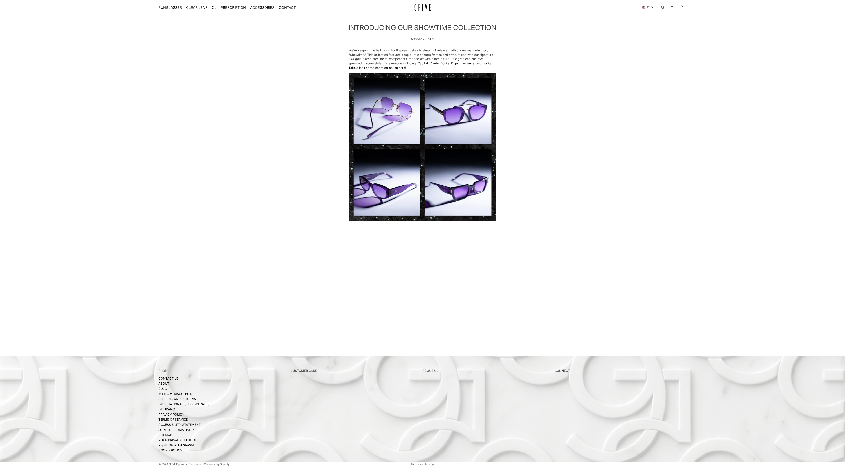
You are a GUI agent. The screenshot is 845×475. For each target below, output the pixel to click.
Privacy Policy (171, 414)
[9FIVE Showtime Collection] (422, 147)
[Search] (663, 7)
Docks (444, 63)
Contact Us (168, 378)
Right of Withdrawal (176, 445)
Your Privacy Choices (177, 440)
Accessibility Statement (179, 424)
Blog (162, 388)
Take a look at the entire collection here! (377, 67)
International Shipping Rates (183, 404)
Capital (423, 63)
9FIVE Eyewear (178, 464)
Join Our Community (176, 429)
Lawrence (467, 63)
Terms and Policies (422, 464)
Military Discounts (175, 394)
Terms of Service (173, 419)
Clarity (434, 63)
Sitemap (165, 435)
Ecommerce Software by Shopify (209, 464)
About (163, 383)
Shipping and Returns (177, 399)
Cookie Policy (170, 450)
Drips (455, 63)
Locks (487, 63)
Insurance (167, 409)
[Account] (672, 7)
